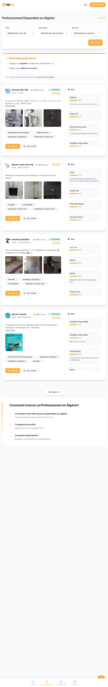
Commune (42, 28)
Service (75, 28)
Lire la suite (10, 106)
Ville (7, 28)
